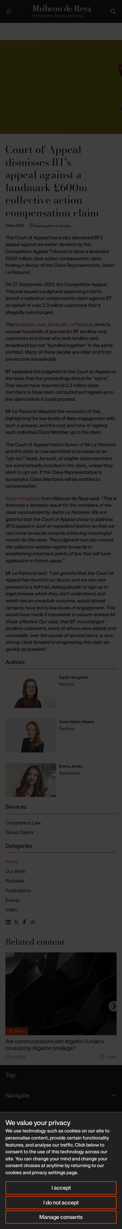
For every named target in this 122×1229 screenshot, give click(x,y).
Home (5, 28)
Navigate (17, 1095)
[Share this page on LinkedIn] (8, 922)
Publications (18, 890)
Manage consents (61, 1217)
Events (12, 900)
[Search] (113, 11)
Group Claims (19, 832)
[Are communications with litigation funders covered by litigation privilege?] (61, 993)
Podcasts (14, 880)
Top (10, 1074)
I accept (61, 1188)
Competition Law (23, 822)
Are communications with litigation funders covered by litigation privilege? (54, 1044)
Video (11, 909)
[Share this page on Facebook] (24, 922)
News (11, 861)
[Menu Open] (9, 11)
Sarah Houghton (22, 498)
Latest (22, 28)
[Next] (113, 1006)
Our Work (15, 871)
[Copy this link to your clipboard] (32, 922)
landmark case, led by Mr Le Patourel (53, 324)
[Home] (61, 11)
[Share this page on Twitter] (16, 922)
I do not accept (61, 1202)
